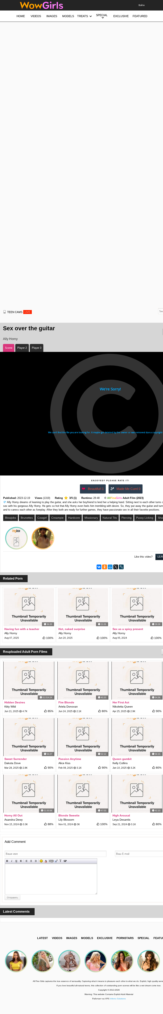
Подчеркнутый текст (16, 860)
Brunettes (27, 517)
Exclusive (105, 938)
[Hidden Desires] (28, 681)
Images (71, 938)
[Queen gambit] (137, 737)
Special (143, 938)
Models (87, 938)
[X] (115, 567)
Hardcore (74, 517)
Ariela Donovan (68, 706)
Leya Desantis (121, 819)
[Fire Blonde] (82, 681)
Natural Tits (110, 517)
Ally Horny (10, 339)
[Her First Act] (137, 681)
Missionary (91, 517)
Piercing (126, 517)
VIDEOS (57, 938)
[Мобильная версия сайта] (4, 311)
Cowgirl (42, 517)
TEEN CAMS (18, 312)
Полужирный (7, 860)
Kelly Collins (120, 763)
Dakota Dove (12, 763)
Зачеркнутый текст (21, 860)
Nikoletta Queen (123, 706)
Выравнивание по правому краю (35, 860)
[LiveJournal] (121, 567)
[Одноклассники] (104, 567)
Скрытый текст (51, 860)
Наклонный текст (12, 860)
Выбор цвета (46, 860)
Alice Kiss (64, 763)
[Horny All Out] (28, 794)
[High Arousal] (137, 794)
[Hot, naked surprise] (82, 607)
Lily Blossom (66, 819)
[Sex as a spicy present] (137, 607)
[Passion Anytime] (82, 737)
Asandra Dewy (13, 819)
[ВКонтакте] (99, 567)
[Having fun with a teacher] (28, 607)
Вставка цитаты (56, 860)
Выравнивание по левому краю (26, 860)
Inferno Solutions (118, 999)
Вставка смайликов (41, 860)
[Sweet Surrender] (28, 737)
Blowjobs (10, 517)
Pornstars (125, 938)
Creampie (57, 517)
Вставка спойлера (65, 860)
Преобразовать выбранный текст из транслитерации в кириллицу (60, 860)
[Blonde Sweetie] (82, 794)
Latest (42, 938)
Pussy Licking (144, 517)
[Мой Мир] (110, 567)
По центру (31, 860)
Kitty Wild (10, 706)
